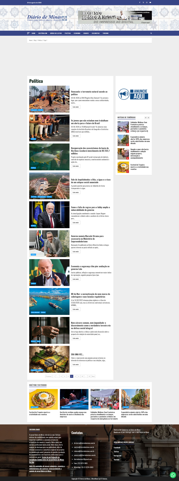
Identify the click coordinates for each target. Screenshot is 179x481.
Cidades (86, 33)
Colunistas (96, 33)
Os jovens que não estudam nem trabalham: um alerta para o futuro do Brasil (49, 128)
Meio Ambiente (41, 197)
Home (33, 33)
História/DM (42, 33)
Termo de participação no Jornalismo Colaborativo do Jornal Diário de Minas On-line (46, 459)
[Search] (151, 33)
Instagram (117, 455)
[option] (134, 128)
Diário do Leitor (56, 33)
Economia (77, 33)
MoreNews (95, 478)
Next (93, 376)
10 (82, 376)
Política (68, 33)
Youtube (116, 459)
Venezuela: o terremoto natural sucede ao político (49, 99)
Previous (48, 376)
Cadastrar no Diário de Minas (131, 430)
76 (89, 376)
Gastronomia (34, 407)
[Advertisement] (89, 59)
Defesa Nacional (35, 312)
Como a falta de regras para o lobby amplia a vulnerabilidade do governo (49, 214)
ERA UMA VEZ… (49, 359)
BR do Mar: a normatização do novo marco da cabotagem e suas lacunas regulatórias (49, 301)
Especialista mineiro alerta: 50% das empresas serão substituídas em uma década (123, 127)
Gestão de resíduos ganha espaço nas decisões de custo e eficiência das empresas (123, 167)
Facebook (117, 447)
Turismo (105, 33)
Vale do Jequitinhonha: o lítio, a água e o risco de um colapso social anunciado (49, 185)
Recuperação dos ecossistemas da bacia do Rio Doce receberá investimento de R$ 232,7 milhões (49, 157)
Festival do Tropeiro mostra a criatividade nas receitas (123, 154)
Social (38, 341)
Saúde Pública (96, 407)
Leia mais (76, 107)
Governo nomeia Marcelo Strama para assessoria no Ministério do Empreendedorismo (49, 243)
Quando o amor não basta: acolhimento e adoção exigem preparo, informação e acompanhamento (123, 140)
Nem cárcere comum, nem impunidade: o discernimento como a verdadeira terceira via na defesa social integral (49, 330)
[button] (28, 33)
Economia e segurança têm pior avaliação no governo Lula (49, 272)
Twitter (116, 451)
